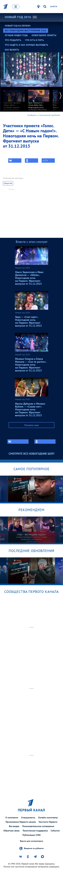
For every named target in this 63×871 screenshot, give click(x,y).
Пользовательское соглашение (38, 826)
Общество (8, 183)
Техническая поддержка (35, 830)
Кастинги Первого (48, 821)
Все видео (14, 826)
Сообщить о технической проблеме (43, 115)
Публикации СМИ (31, 834)
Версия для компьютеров (31, 841)
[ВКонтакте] (14, 160)
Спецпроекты (28, 817)
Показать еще (31, 425)
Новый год (18, 17)
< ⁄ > (45, 160)
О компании (11, 817)
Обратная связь (11, 830)
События (55, 830)
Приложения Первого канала (21, 821)
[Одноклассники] (31, 160)
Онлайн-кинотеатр (48, 817)
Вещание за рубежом (34, 848)
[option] (14, 101)
